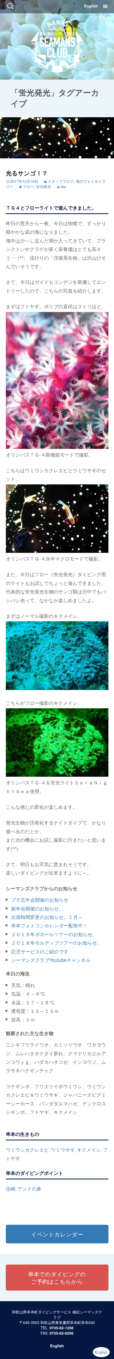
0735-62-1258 (61, 1327)
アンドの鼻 (29, 1188)
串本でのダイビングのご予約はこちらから (57, 1277)
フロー (28, 186)
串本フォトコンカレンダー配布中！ (49, 925)
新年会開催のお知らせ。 (37, 908)
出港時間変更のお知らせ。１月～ (47, 916)
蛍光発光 (43, 186)
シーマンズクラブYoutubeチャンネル (50, 959)
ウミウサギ (63, 1149)
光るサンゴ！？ (27, 173)
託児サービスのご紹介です (39, 951)
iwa (63, 186)
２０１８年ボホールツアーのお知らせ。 (54, 934)
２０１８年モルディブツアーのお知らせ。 (56, 942)
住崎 (10, 1188)
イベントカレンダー (57, 1234)
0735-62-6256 (61, 1333)
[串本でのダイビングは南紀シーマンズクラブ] (57, 45)
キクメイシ (89, 1149)
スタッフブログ (61, 181)
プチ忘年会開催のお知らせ (39, 899)
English (91, 5)
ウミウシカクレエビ (27, 1149)
